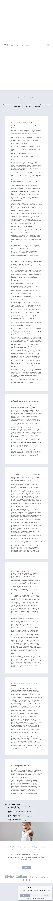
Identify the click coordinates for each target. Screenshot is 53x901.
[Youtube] (29, 880)
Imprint (43, 898)
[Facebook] (23, 880)
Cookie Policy (28, 898)
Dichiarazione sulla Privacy (37, 898)
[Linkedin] (26, 880)
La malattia (14, 155)
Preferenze (46, 895)
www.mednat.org (11, 810)
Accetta (24, 895)
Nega (35, 895)
